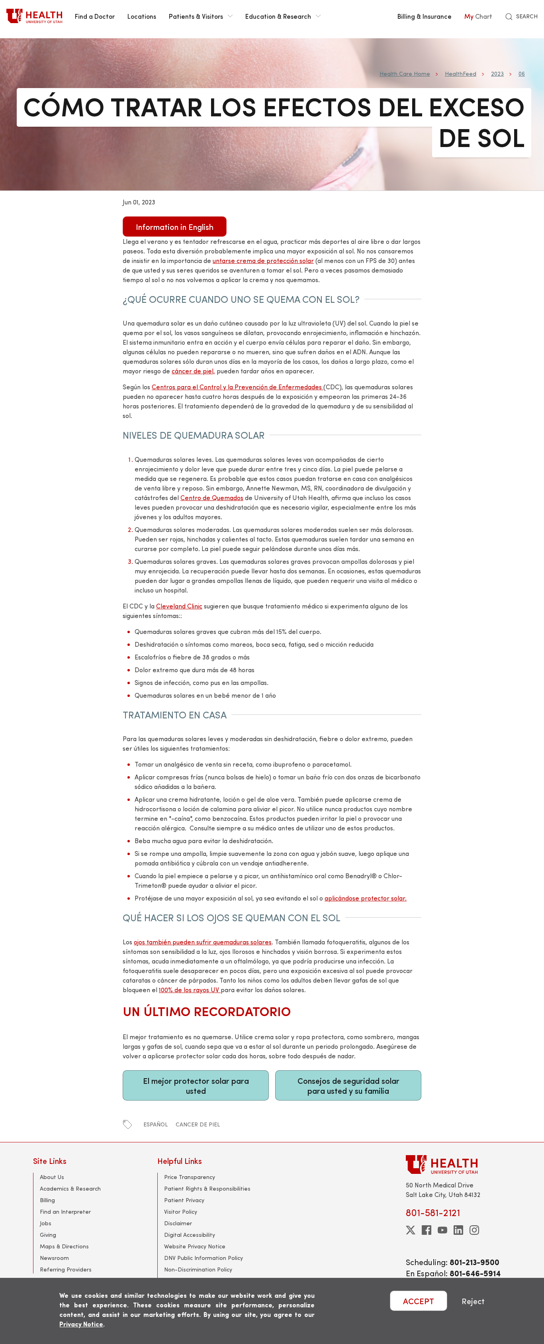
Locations (141, 16)
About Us (52, 1177)
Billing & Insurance (424, 16)
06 (522, 73)
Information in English (174, 226)
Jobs (45, 1223)
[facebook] (426, 1230)
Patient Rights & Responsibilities (207, 1188)
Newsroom (54, 1258)
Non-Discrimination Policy (198, 1269)
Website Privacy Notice (194, 1246)
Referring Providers (66, 1269)
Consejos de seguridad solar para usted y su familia (348, 1085)
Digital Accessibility (189, 1234)
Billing (47, 1200)
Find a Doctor (95, 16)
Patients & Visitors (196, 16)
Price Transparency (189, 1177)
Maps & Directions (64, 1246)
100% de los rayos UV (190, 989)
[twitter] (410, 1230)
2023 (497, 73)
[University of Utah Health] (34, 16)
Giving (48, 1234)
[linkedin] (458, 1230)
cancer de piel (198, 1124)
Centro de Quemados (211, 497)
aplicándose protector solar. (366, 898)
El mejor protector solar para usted (196, 1085)
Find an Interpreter (65, 1211)
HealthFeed (460, 73)
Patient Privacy (184, 1200)
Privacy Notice (81, 1323)
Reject (473, 1300)
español (155, 1124)
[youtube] (442, 1230)
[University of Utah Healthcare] (458, 1164)
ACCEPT (418, 1300)
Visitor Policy (180, 1211)
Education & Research (278, 16)
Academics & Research (70, 1188)
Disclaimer (178, 1223)
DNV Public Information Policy (203, 1258)
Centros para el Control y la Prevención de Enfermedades (237, 387)
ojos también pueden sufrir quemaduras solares (203, 942)
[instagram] (474, 1230)
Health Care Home (405, 73)
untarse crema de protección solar (263, 260)
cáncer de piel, (193, 371)
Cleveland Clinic (179, 606)
